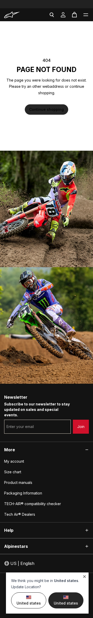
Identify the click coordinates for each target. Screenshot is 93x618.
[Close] (84, 576)
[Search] (52, 15)
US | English (22, 563)
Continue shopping (46, 109)
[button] (86, 15)
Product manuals (18, 482)
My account (14, 461)
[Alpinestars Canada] (17, 14)
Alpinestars (16, 546)
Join (80, 426)
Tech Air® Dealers (19, 514)
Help (8, 530)
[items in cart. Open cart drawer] (74, 15)
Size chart (12, 472)
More (9, 449)
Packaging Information (23, 493)
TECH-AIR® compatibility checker (32, 503)
